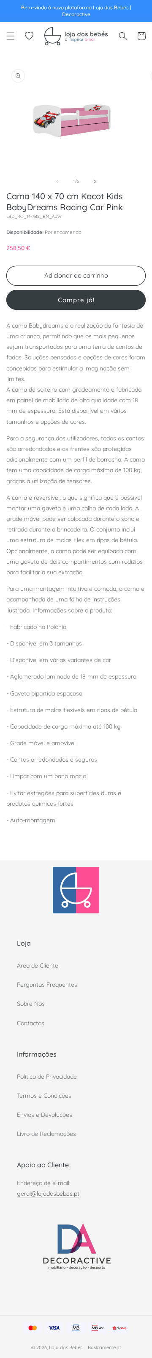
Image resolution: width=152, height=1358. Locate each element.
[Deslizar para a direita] (94, 181)
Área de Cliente (37, 965)
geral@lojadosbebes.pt (48, 1193)
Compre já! (76, 300)
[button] (10, 36)
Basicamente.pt (104, 1347)
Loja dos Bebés (65, 1347)
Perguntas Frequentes (47, 984)
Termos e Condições (44, 1095)
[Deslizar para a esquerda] (57, 181)
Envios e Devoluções (44, 1115)
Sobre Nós (31, 1003)
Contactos (30, 1023)
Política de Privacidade (47, 1076)
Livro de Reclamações (46, 1134)
